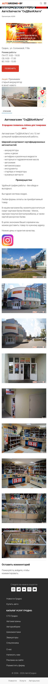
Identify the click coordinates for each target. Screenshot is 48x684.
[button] (41, 3)
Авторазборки (13, 626)
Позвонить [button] (10, 68)
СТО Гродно (12, 616)
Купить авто (12, 604)
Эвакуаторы (12, 637)
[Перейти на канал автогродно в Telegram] (19, 589)
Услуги (22, 680)
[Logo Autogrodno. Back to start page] (12, 3)
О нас (9, 649)
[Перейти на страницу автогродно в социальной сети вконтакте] (24, 589)
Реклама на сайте (14, 660)
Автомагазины (13, 621)
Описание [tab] (7, 111)
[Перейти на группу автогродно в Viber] (29, 589)
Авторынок (34, 680)
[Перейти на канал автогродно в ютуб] (35, 589)
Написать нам (13, 654)
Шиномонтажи (13, 632)
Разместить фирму (15, 665)
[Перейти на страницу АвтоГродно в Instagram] (13, 589)
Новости (12, 680)
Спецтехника (12, 643)
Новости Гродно (14, 598)
